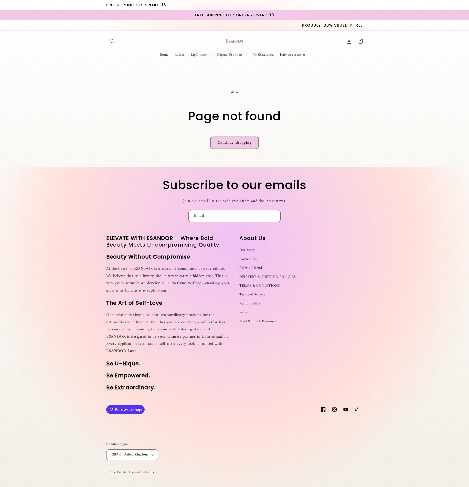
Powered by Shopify (142, 472)
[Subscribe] (274, 216)
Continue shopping (234, 142)
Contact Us (247, 259)
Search (244, 312)
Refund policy (250, 303)
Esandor (122, 472)
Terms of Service (252, 294)
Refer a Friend (250, 268)
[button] (111, 41)
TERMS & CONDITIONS (259, 285)
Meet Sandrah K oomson (258, 321)
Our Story (247, 250)
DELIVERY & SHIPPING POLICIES (267, 277)
